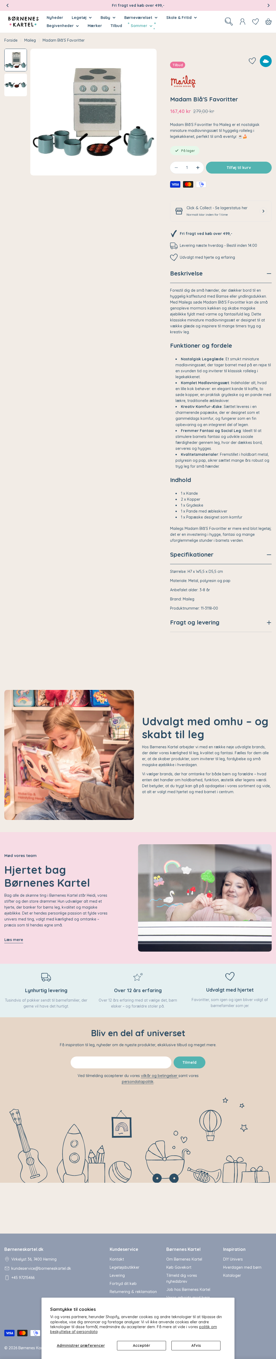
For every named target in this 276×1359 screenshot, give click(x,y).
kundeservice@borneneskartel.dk (41, 1268)
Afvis (196, 1345)
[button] (7, 5)
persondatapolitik (138, 1081)
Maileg (30, 40)
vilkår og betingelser (159, 1075)
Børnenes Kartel (32, 1347)
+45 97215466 (22, 1277)
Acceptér (141, 1345)
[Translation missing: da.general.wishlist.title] (255, 21)
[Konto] (242, 21)
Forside (11, 40)
